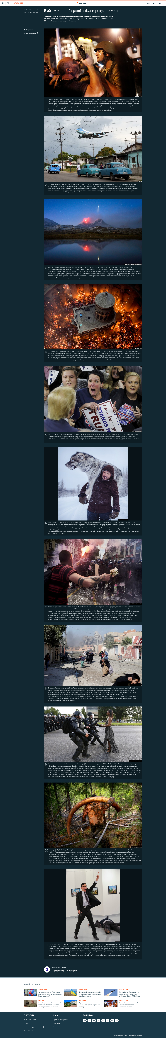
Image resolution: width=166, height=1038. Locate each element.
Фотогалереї (17, 3)
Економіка (82, 1001)
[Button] (29, 30)
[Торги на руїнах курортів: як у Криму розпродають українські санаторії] (70, 1003)
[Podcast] (112, 1020)
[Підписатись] (117, 1020)
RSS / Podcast (28, 1030)
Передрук (56, 1023)
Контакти (56, 1027)
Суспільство (42, 990)
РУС (143, 3)
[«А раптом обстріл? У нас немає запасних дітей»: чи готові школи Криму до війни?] (30, 992)
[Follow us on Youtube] (94, 1020)
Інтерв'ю (41, 1001)
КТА (148, 3)
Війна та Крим (123, 990)
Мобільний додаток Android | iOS (35, 1027)
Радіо (26, 1023)
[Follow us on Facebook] (85, 1020)
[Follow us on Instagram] (103, 1020)
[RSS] (107, 1020)
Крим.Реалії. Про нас (60, 1019)
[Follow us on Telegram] (98, 1020)
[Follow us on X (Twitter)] (89, 1020)
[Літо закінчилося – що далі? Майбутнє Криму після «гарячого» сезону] (110, 1003)
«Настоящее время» (31, 12)
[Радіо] (160, 3)
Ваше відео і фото (30, 1019)
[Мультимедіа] (154, 3)
